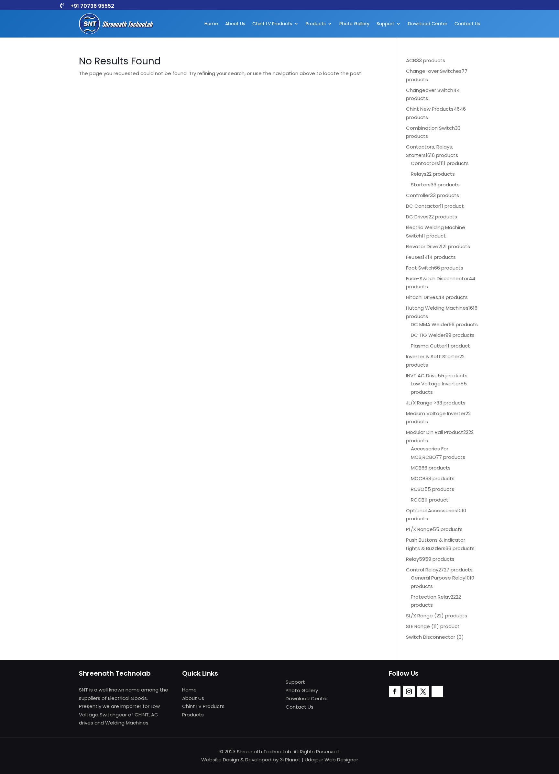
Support (385, 23)
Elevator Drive (422, 246)
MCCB (418, 478)
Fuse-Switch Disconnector (437, 278)
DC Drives (417, 216)
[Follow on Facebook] (394, 691)
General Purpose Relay (438, 577)
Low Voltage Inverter (435, 383)
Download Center (427, 23)
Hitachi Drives (422, 297)
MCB (416, 467)
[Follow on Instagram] (409, 691)
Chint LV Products (272, 23)
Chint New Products (430, 108)
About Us (235, 23)
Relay (412, 559)
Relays (418, 174)
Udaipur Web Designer (331, 759)
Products (316, 23)
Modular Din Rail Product (434, 432)
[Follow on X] (423, 691)
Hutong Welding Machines (437, 307)
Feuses (414, 257)
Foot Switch (420, 267)
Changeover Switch (429, 90)
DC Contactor (423, 206)
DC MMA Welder (430, 324)
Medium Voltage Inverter (436, 413)
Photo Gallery (354, 23)
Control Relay (422, 569)
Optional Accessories (431, 510)
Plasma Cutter (428, 345)
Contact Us (467, 23)
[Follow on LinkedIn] (437, 691)
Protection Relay (431, 596)
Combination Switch (430, 128)
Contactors (425, 163)
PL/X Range (419, 529)
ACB (411, 60)
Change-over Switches (434, 71)
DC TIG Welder (428, 335)
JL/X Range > (421, 402)
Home (211, 23)
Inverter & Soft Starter (432, 356)
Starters (421, 184)
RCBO (417, 489)
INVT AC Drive (422, 375)
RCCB (417, 499)
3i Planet (290, 759)
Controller (418, 195)
